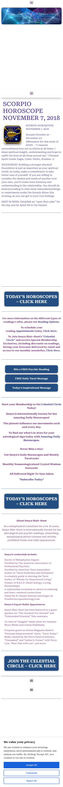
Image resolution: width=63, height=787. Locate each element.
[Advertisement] (31, 57)
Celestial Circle (51, 404)
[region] (31, 762)
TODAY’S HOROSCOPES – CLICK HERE (31, 501)
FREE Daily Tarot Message (31, 378)
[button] (31, 2)
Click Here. (53, 350)
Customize (31, 773)
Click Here (50, 331)
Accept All (31, 765)
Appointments (25, 331)
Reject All (32, 781)
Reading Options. (49, 321)
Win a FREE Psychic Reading (31, 369)
